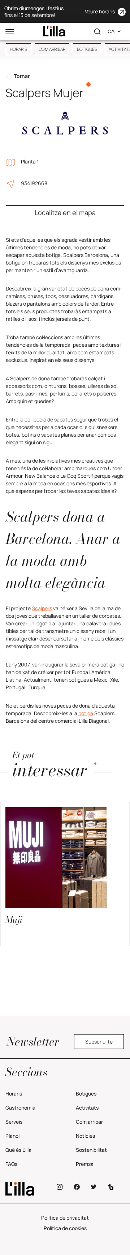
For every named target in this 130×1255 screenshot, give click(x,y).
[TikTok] (111, 1187)
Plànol (12, 1135)
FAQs (11, 1163)
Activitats (87, 1107)
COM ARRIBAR (52, 49)
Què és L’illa (18, 1149)
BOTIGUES (87, 49)
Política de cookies (65, 1228)
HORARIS (18, 49)
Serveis (13, 1121)
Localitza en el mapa (65, 212)
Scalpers (42, 608)
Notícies (85, 1135)
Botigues (86, 1093)
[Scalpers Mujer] (54, 31)
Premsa (85, 1163)
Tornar (22, 76)
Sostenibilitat (91, 1149)
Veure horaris (100, 11)
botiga (85, 713)
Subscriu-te (99, 1041)
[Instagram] (60, 1187)
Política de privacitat (65, 1217)
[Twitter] (94, 1187)
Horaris (13, 1093)
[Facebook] (77, 1187)
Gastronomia (20, 1107)
